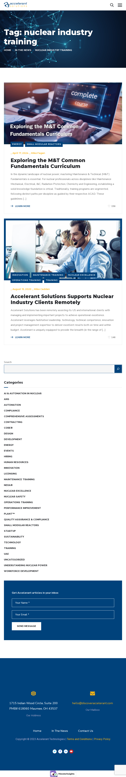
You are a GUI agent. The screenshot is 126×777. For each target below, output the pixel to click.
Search (8, 362)
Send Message (26, 626)
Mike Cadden (42, 289)
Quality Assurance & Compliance (26, 519)
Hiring (8, 456)
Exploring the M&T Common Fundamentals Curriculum (48, 163)
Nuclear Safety (14, 496)
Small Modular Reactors (44, 144)
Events (9, 450)
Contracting (13, 422)
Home (7, 50)
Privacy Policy (102, 739)
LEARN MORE (22, 206)
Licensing (10, 473)
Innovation (20, 275)
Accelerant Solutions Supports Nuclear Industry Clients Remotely (62, 299)
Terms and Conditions (79, 739)
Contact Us (85, 730)
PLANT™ (9, 513)
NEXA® (8, 485)
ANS (6, 399)
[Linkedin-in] (66, 751)
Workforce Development (21, 571)
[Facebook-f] (60, 751)
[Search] (118, 369)
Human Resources (16, 462)
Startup (10, 531)
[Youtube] (71, 751)
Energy (17, 144)
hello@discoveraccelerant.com (92, 703)
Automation (12, 405)
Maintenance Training (48, 275)
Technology (12, 542)
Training (52, 280)
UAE (6, 553)
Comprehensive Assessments (24, 416)
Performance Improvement (22, 508)
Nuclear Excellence (81, 275)
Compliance (12, 410)
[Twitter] (55, 751)
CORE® (8, 427)
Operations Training (26, 280)
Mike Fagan (38, 153)
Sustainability (14, 536)
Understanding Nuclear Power (25, 565)
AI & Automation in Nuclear (23, 393)
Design (8, 433)
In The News (23, 50)
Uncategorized (14, 559)
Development (13, 439)
